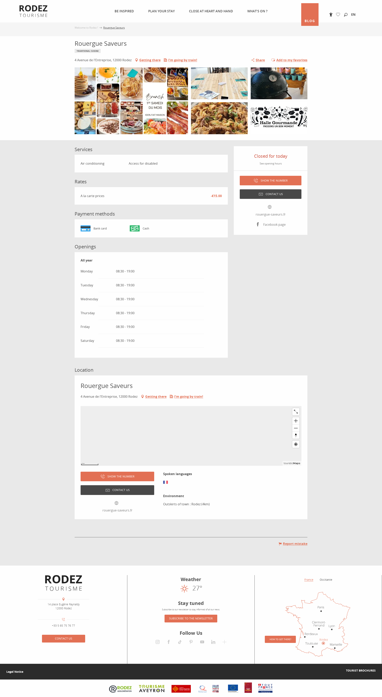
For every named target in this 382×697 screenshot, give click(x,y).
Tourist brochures (361, 670)
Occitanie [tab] (326, 579)
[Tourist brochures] (339, 670)
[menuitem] (122, 11)
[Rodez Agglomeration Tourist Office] (63, 583)
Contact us (63, 638)
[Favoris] (338, 14)
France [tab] (308, 579)
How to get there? (280, 639)
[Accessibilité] (330, 14)
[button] (345, 15)
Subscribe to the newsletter (191, 618)
